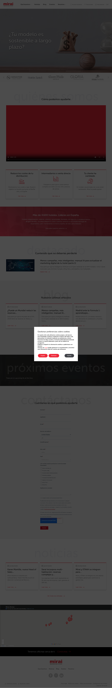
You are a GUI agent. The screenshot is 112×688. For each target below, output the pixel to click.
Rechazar (54, 355)
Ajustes (69, 355)
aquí (46, 347)
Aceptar (43, 355)
